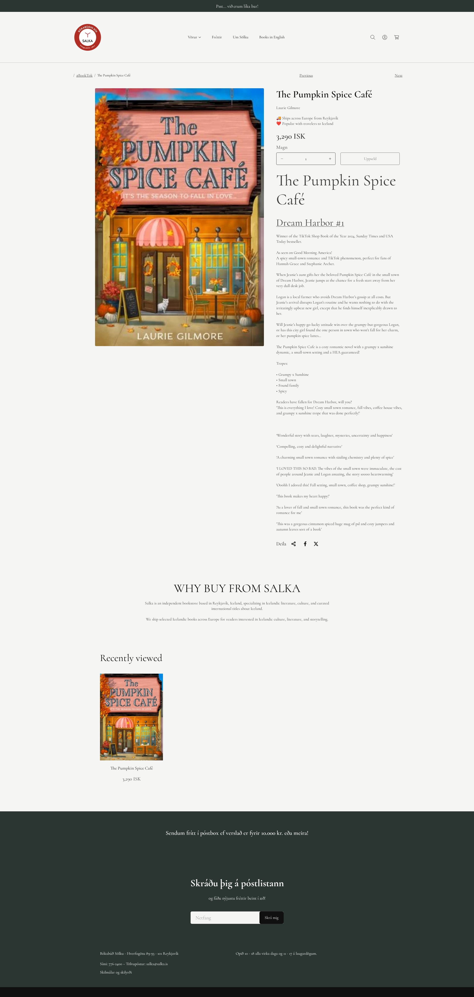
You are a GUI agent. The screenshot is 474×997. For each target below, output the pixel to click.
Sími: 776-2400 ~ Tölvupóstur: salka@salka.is (134, 963)
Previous (306, 75)
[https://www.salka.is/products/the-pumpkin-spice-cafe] (305, 543)
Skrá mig (271, 917)
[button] (194, 37)
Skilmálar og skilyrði (116, 972)
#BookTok (84, 75)
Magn (282, 147)
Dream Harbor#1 (310, 222)
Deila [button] (281, 544)
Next (398, 75)
